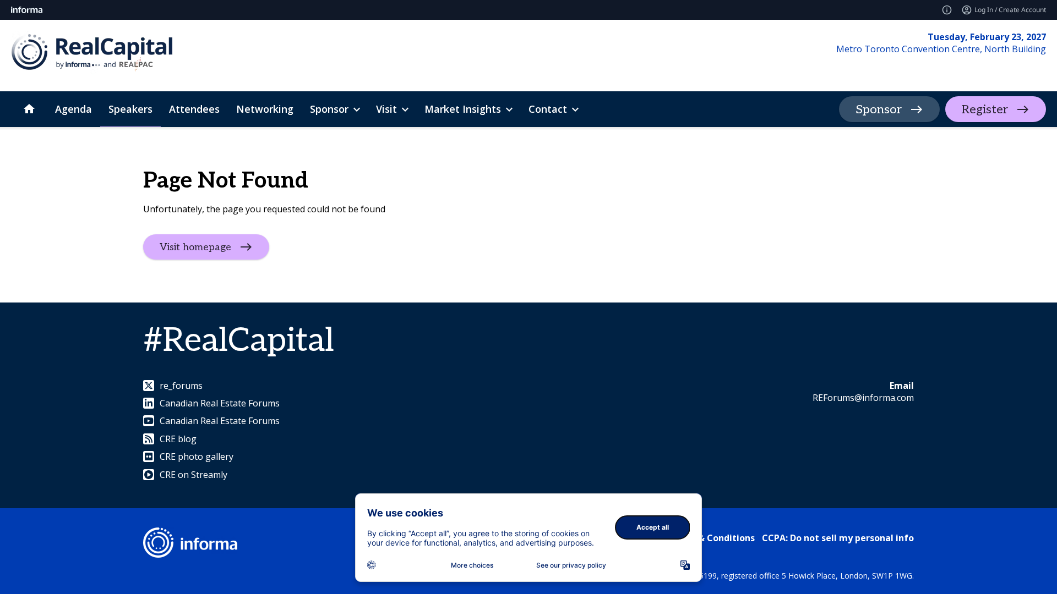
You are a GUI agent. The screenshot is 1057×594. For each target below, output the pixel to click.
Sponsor (879, 109)
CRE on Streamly (193, 475)
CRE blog (178, 439)
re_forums (181, 386)
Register (985, 109)
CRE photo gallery (196, 456)
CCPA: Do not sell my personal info (838, 538)
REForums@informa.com (863, 398)
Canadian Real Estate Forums (220, 403)
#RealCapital (238, 341)
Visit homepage (195, 246)
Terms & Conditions (711, 538)
